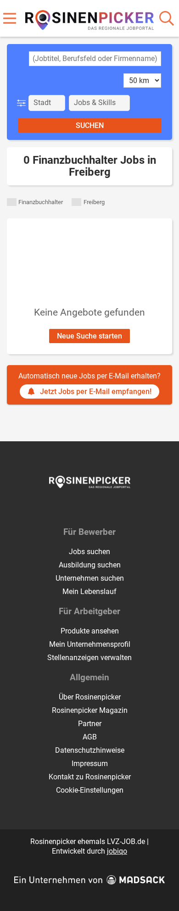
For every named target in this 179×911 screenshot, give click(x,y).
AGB (90, 737)
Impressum (90, 763)
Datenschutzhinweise (89, 750)
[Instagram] (98, 507)
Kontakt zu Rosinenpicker (90, 776)
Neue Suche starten (89, 336)
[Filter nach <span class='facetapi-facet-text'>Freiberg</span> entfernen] (76, 202)
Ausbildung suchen (90, 565)
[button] (23, 103)
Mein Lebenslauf (89, 591)
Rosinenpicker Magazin (90, 710)
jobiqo (117, 851)
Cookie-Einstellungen (89, 790)
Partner (89, 723)
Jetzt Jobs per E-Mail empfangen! (95, 391)
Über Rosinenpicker (90, 697)
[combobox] (95, 58)
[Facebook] (82, 507)
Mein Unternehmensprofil (89, 644)
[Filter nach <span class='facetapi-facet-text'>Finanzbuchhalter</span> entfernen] (12, 202)
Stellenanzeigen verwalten (89, 657)
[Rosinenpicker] (89, 18)
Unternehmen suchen (90, 578)
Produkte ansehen (90, 631)
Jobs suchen (89, 551)
